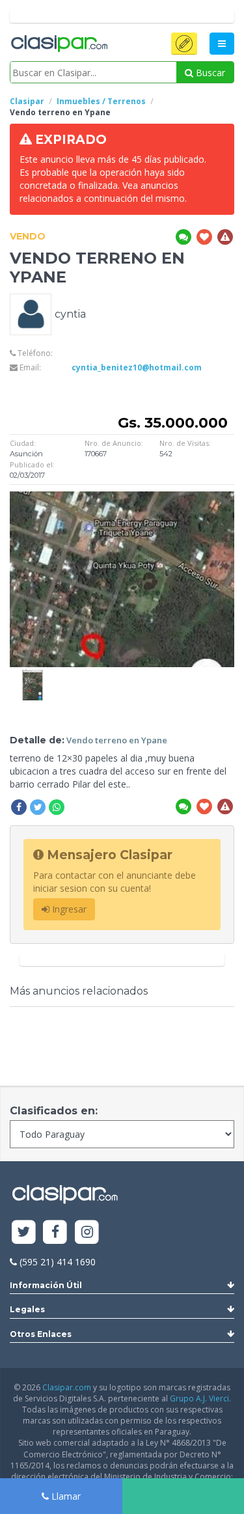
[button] (184, 44)
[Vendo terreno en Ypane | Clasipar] (32, 676)
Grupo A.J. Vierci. (200, 1398)
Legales (27, 1309)
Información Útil (46, 1285)
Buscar (209, 72)
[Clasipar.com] (58, 44)
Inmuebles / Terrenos (101, 101)
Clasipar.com (66, 1387)
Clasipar (27, 101)
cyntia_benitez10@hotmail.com (137, 367)
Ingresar (68, 909)
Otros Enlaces (41, 1334)
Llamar (65, 1496)
